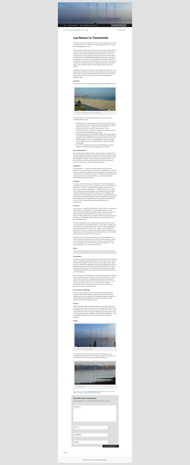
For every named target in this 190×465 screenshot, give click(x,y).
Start (65, 25)
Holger (87, 30)
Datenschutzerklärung (73, 25)
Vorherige (118, 30)
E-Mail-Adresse (77, 434)
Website (76, 442)
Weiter (124, 30)
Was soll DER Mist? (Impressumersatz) (88, 25)
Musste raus (97, 391)
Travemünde (79, 392)
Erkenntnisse (91, 391)
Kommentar (77, 406)
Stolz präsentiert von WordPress (100, 460)
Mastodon (66, 452)
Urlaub (101, 391)
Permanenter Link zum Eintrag (94, 392)
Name (75, 427)
